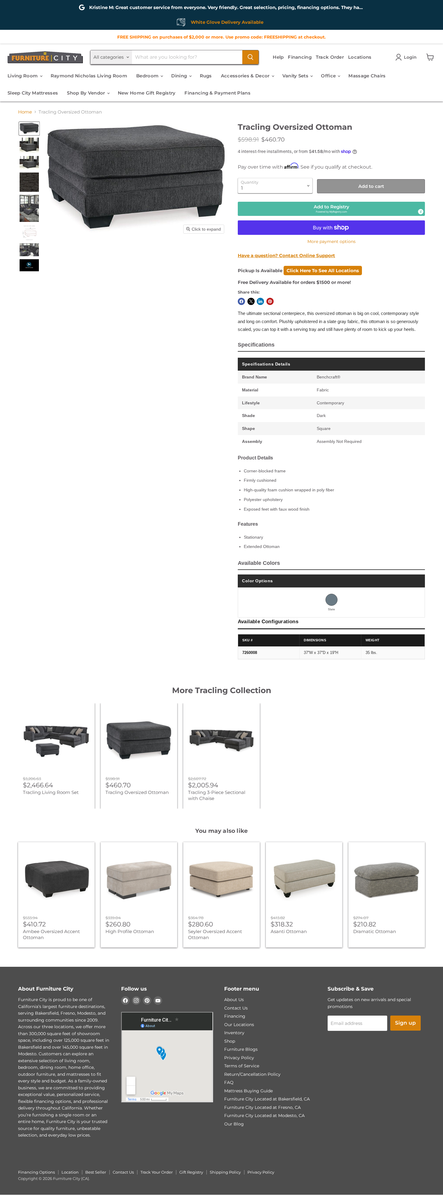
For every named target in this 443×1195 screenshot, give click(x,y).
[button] (407, 57)
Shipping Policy (225, 1172)
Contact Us (236, 1008)
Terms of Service (241, 1066)
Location (70, 1172)
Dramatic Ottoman (374, 931)
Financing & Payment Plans (217, 93)
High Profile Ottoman (129, 931)
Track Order (330, 57)
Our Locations (239, 1024)
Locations (360, 57)
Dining (179, 76)
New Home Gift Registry (147, 93)
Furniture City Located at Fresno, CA (262, 1107)
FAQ (229, 1082)
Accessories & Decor (246, 76)
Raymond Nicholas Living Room (89, 76)
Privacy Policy (239, 1057)
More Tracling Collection (221, 690)
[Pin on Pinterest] (270, 301)
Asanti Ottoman (289, 931)
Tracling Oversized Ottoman (137, 792)
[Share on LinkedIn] (260, 301)
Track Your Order (156, 1172)
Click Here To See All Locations (323, 270)
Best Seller (95, 1172)
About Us (234, 999)
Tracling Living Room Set (51, 792)
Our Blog (234, 1124)
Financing (300, 57)
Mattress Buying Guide (248, 1091)
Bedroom (148, 76)
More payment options (331, 241)
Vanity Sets (296, 76)
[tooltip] (420, 211)
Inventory (234, 1032)
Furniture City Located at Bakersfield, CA (267, 1099)
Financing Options (36, 1172)
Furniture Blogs (241, 1049)
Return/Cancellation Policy (252, 1074)
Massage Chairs (366, 76)
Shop (229, 1041)
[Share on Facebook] (241, 301)
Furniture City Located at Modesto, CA (264, 1115)
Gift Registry (191, 1172)
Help (278, 57)
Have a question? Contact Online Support (286, 255)
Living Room (23, 76)
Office (329, 76)
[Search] (250, 57)
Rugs (206, 76)
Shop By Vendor (86, 93)
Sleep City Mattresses (33, 93)
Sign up (405, 1023)
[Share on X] (251, 301)
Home (25, 111)
